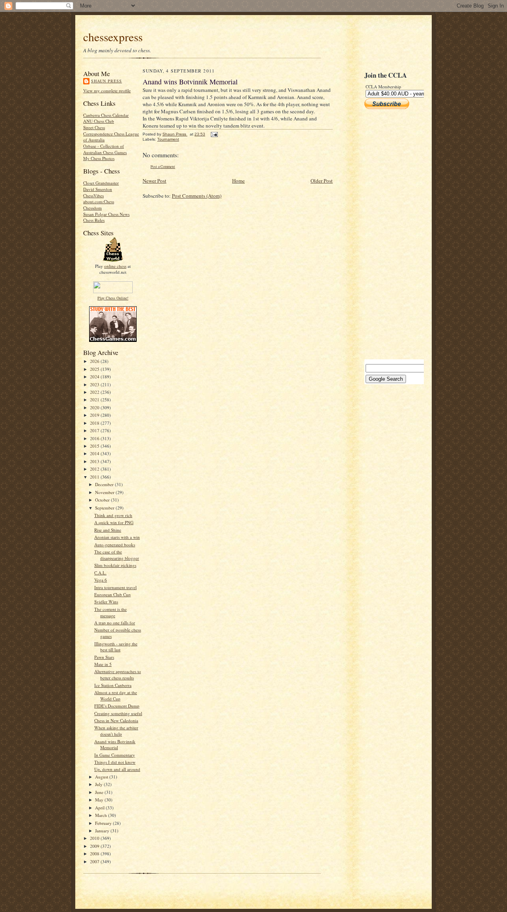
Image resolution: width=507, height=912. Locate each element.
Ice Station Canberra (113, 685)
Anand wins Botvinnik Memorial (114, 744)
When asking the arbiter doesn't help (116, 731)
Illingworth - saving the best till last (115, 647)
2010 (95, 838)
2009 (95, 846)
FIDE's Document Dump (116, 706)
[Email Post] (214, 134)
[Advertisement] (388, 234)
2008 (95, 854)
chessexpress (113, 36)
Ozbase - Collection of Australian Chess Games (105, 149)
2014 (95, 453)
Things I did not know (114, 762)
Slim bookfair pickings (115, 565)
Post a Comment (163, 166)
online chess (115, 266)
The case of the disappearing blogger (116, 555)
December (105, 484)
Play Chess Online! (112, 298)
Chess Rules (94, 220)
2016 (95, 438)
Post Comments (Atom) (196, 195)
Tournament (168, 139)
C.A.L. (100, 573)
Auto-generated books (114, 545)
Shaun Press (106, 81)
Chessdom (92, 208)
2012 (95, 469)
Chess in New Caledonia (116, 720)
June (100, 792)
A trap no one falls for (114, 623)
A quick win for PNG (113, 522)
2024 (95, 377)
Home (238, 180)
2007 (95, 861)
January (103, 831)
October (103, 500)
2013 (95, 461)
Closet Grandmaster (101, 183)
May (100, 800)
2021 (95, 400)
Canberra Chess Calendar (106, 115)
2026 (95, 361)
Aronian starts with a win (117, 537)
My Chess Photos (98, 158)
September (105, 508)
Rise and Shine (107, 530)
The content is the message (110, 612)
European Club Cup (112, 594)
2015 (95, 446)
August (102, 777)
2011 (95, 477)
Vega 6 (100, 580)
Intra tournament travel (115, 587)
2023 (95, 384)
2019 (95, 415)
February (104, 823)
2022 (95, 392)
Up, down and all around (117, 769)
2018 (95, 423)
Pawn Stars (104, 657)
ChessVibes (93, 195)
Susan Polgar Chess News (106, 214)
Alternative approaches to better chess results (117, 674)
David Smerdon (97, 189)
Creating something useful (118, 713)
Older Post (322, 180)
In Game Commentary (114, 755)
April (100, 808)
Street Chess (94, 127)
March (101, 815)
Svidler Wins (106, 602)
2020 (95, 407)
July (99, 784)
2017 (95, 430)
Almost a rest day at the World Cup (115, 695)
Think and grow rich (113, 515)
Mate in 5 (103, 664)
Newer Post (154, 180)
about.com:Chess (98, 201)
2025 (95, 369)
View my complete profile (107, 90)
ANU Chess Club (98, 121)
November (105, 492)
